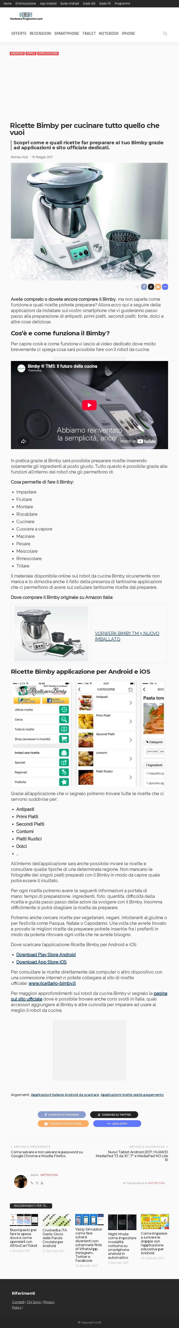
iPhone (128, 33)
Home (8, 3)
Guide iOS (89, 3)
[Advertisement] (89, 88)
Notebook (109, 33)
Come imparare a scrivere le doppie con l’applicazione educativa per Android (154, 1243)
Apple (31, 53)
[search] (165, 33)
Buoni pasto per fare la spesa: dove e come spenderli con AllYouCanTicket (23, 1238)
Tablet (89, 33)
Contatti (18, 1302)
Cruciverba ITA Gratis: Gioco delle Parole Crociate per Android (55, 1238)
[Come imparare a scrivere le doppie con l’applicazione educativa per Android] (155, 1222)
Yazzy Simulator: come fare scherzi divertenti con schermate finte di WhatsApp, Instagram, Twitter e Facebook (88, 1245)
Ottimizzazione (25, 3)
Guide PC (105, 3)
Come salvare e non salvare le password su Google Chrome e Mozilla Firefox (47, 1154)
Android (17, 53)
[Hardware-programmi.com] (26, 16)
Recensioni (40, 33)
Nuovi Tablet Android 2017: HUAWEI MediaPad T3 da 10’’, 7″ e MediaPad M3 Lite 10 (132, 1156)
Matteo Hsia (19, 157)
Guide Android (69, 3)
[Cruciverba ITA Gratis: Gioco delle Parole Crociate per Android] (57, 1220)
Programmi (122, 3)
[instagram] (37, 1183)
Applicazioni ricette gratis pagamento (132, 1095)
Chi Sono (34, 1302)
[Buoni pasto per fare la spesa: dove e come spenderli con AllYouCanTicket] (24, 1220)
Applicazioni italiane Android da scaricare (65, 1095)
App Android (48, 3)
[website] (32, 1183)
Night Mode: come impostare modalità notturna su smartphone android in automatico (122, 1246)
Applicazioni (48, 53)
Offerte (19, 33)
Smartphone (66, 33)
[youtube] (42, 1183)
